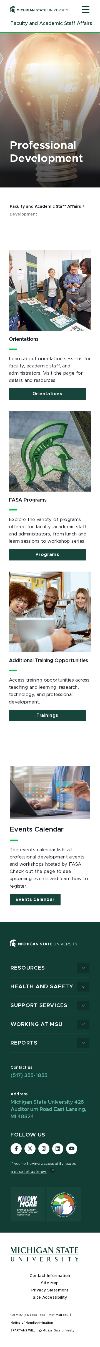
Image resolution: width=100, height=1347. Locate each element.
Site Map (50, 1283)
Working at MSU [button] (36, 1024)
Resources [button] (28, 968)
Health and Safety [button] (42, 986)
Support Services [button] (39, 1005)
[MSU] (50, 949)
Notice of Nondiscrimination (32, 1322)
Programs (47, 554)
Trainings (47, 715)
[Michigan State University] (39, 9)
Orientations (47, 394)
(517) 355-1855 (29, 1075)
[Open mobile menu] (85, 10)
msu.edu (62, 1315)
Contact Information (50, 1276)
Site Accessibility (50, 1298)
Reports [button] (24, 1043)
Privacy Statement (50, 1290)
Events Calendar (35, 899)
